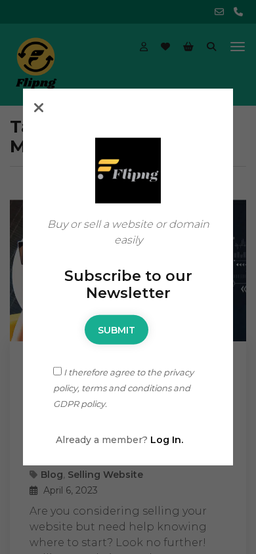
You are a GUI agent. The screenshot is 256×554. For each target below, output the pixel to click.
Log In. (166, 440)
